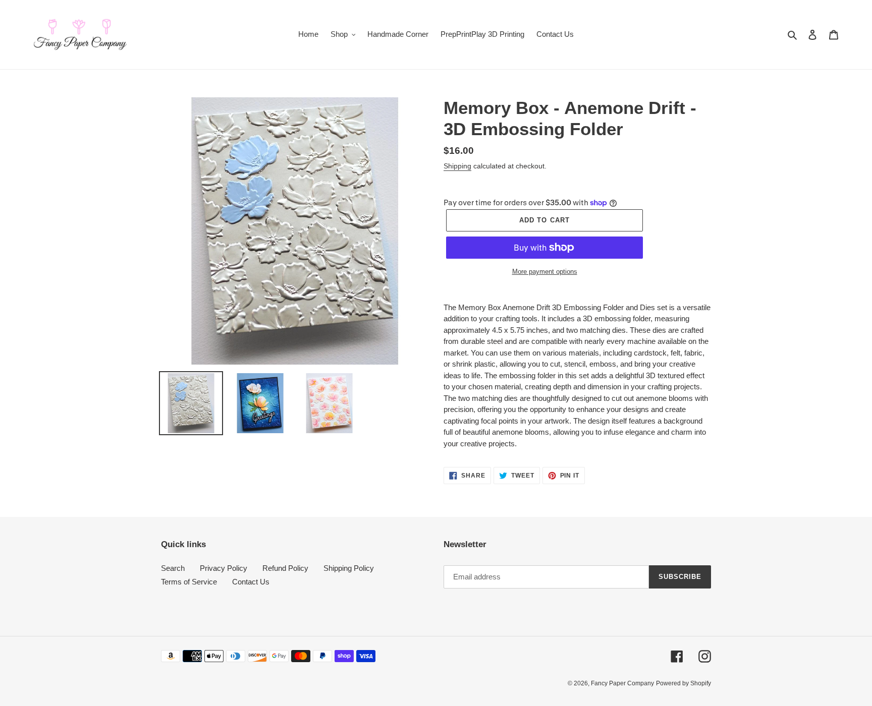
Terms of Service (189, 581)
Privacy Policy (223, 568)
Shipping (457, 166)
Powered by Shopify (683, 683)
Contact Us (250, 581)
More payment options (544, 271)
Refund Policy (285, 568)
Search (173, 568)
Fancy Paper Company (622, 683)
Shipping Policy (348, 568)
